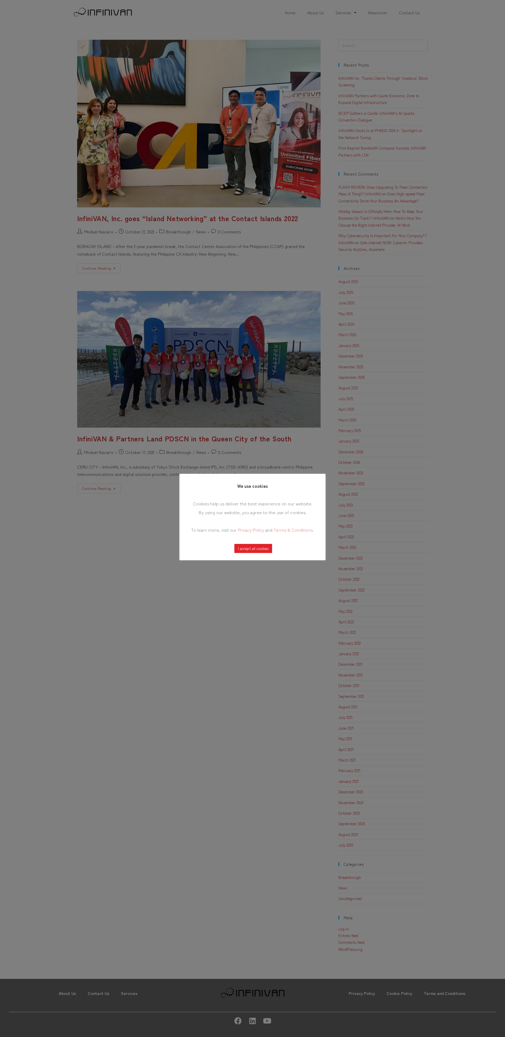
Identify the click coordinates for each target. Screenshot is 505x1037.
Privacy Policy (251, 530)
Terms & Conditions (293, 530)
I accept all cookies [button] (253, 548)
